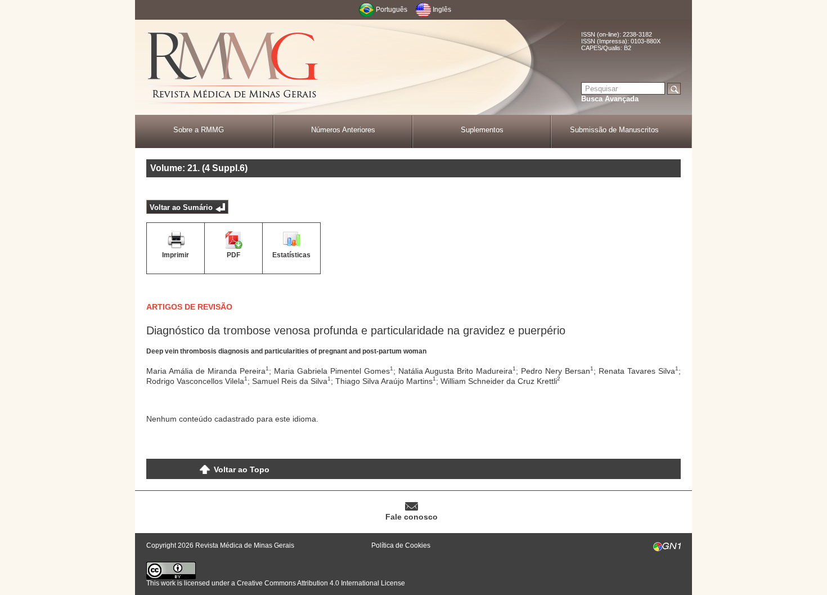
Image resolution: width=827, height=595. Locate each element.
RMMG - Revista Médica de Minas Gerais (233, 68)
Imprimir (175, 255)
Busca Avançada (610, 99)
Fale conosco (411, 516)
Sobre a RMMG (198, 130)
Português (391, 10)
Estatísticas (291, 255)
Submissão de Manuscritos (614, 130)
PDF (233, 255)
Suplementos (482, 130)
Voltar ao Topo (241, 469)
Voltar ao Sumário (181, 207)
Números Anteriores (343, 130)
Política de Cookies (400, 545)
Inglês (442, 10)
